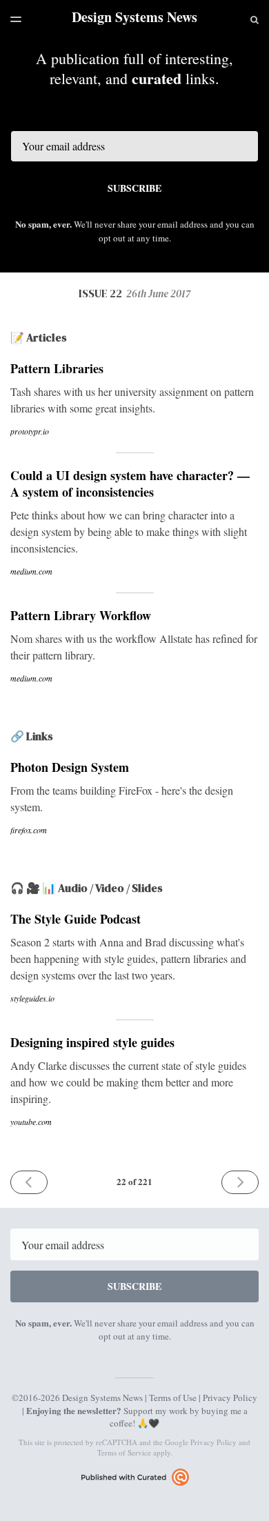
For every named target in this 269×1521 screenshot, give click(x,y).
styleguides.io (32, 998)
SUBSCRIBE (134, 188)
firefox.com (28, 829)
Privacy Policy (230, 1397)
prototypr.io (29, 431)
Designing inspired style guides (92, 1042)
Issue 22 (134, 293)
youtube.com (31, 1121)
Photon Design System (69, 767)
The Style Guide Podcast (75, 919)
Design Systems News (134, 17)
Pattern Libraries (56, 368)
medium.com (31, 571)
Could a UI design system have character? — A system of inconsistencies (130, 483)
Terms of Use (173, 1397)
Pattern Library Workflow (80, 615)
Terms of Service (124, 1452)
